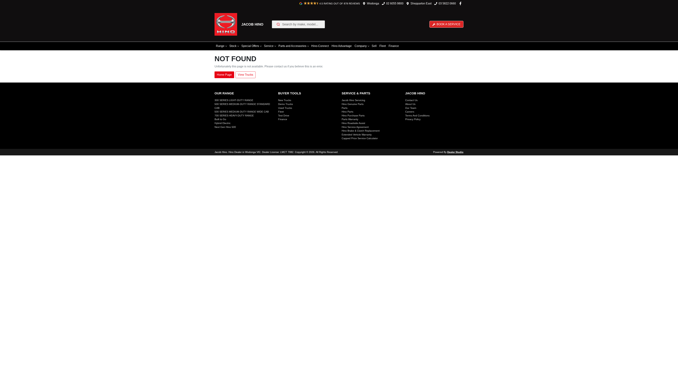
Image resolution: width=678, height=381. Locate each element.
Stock (232, 45)
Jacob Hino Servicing (353, 100)
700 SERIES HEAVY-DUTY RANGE (234, 115)
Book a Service (448, 24)
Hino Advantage (342, 45)
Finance (394, 45)
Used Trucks (285, 108)
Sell (374, 45)
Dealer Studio (455, 152)
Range (220, 45)
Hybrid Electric (223, 123)
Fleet (382, 45)
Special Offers (250, 45)
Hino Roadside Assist (353, 123)
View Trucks (245, 74)
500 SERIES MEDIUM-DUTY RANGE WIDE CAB (242, 111)
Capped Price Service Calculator (360, 138)
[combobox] (298, 24)
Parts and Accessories (292, 45)
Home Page (224, 74)
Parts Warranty (350, 119)
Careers (409, 111)
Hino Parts (347, 111)
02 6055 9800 (394, 3)
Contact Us (411, 100)
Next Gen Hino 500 (225, 127)
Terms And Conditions (417, 115)
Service (268, 45)
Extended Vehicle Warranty (357, 134)
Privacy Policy (413, 119)
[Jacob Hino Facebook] (461, 3)
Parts (344, 108)
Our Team (410, 108)
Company (361, 45)
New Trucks (284, 100)
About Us (410, 104)
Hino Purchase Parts (353, 115)
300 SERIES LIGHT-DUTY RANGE (234, 100)
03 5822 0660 (447, 3)
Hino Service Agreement (355, 127)
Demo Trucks (285, 104)
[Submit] (278, 24)
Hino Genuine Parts (353, 104)
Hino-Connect (320, 45)
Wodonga (373, 3)
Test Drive (283, 115)
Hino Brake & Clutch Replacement (361, 130)
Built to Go (220, 119)
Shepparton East (421, 3)
